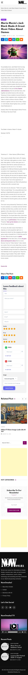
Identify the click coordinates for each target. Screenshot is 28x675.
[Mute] (22, 632)
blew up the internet (12, 222)
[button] (22, 399)
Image (4, 375)
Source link (4, 266)
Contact (4, 589)
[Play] (3, 632)
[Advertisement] (14, 462)
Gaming (3, 426)
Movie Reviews (14, 643)
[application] (14, 626)
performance (12, 220)
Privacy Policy (6, 595)
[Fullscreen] (25, 632)
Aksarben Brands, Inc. (14, 672)
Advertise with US (7, 592)
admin (4, 35)
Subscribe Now (14, 510)
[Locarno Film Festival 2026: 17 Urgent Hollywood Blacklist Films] (5, 657)
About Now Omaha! (7, 587)
